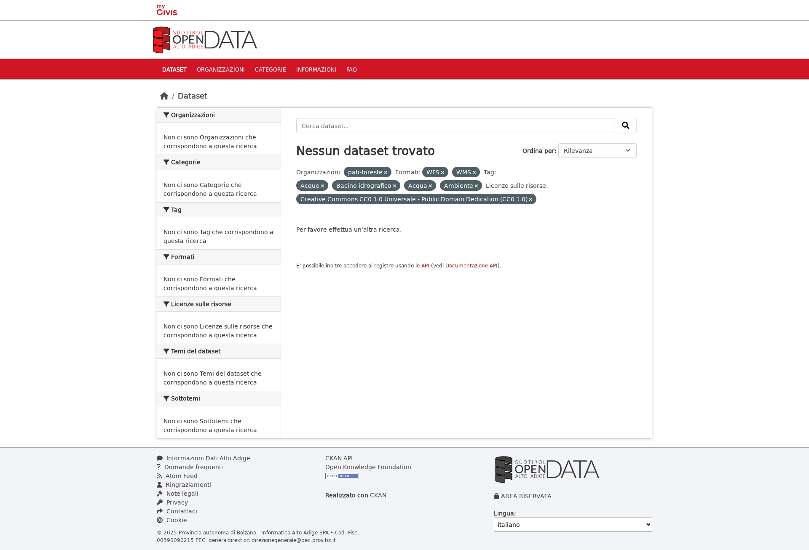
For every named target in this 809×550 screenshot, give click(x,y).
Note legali (181, 493)
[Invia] (626, 125)
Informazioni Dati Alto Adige (207, 458)
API (425, 266)
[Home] (164, 95)
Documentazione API (471, 266)
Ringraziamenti (187, 484)
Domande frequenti (193, 466)
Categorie (270, 69)
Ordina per (538, 150)
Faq (351, 69)
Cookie (176, 519)
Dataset (174, 69)
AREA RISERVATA (526, 495)
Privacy (176, 502)
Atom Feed (181, 475)
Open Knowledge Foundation (368, 466)
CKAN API (339, 458)
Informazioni (316, 69)
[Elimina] (385, 172)
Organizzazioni (221, 69)
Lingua (504, 513)
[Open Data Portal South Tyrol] (205, 39)
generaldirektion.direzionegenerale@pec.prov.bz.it (272, 540)
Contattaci (181, 511)
